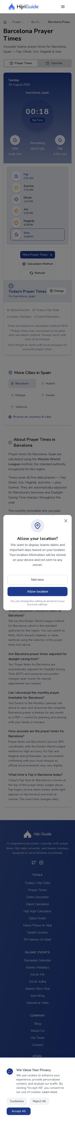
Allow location (37, 591)
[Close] (65, 520)
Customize (17, 1101)
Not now (37, 579)
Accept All (19, 1111)
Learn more (49, 1092)
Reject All (39, 1101)
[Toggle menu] (63, 6)
